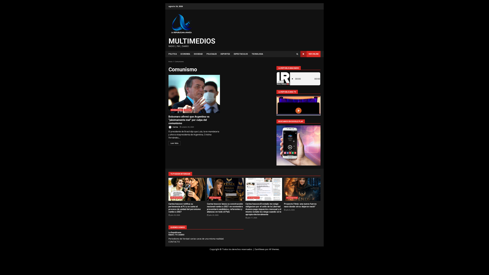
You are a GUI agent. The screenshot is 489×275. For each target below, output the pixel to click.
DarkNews (260, 249)
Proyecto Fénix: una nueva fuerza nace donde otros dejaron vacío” (302, 189)
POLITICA (172, 54)
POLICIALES (212, 54)
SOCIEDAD (198, 54)
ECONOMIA (185, 54)
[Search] (297, 54)
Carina (175, 127)
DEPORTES (225, 54)
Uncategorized (176, 198)
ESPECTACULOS (241, 54)
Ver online (314, 54)
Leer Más (174, 143)
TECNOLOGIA (257, 54)
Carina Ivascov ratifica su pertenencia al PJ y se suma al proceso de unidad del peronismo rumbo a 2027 (186, 189)
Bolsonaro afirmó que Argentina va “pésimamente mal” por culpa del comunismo (194, 94)
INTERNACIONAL (176, 110)
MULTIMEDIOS (191, 41)
